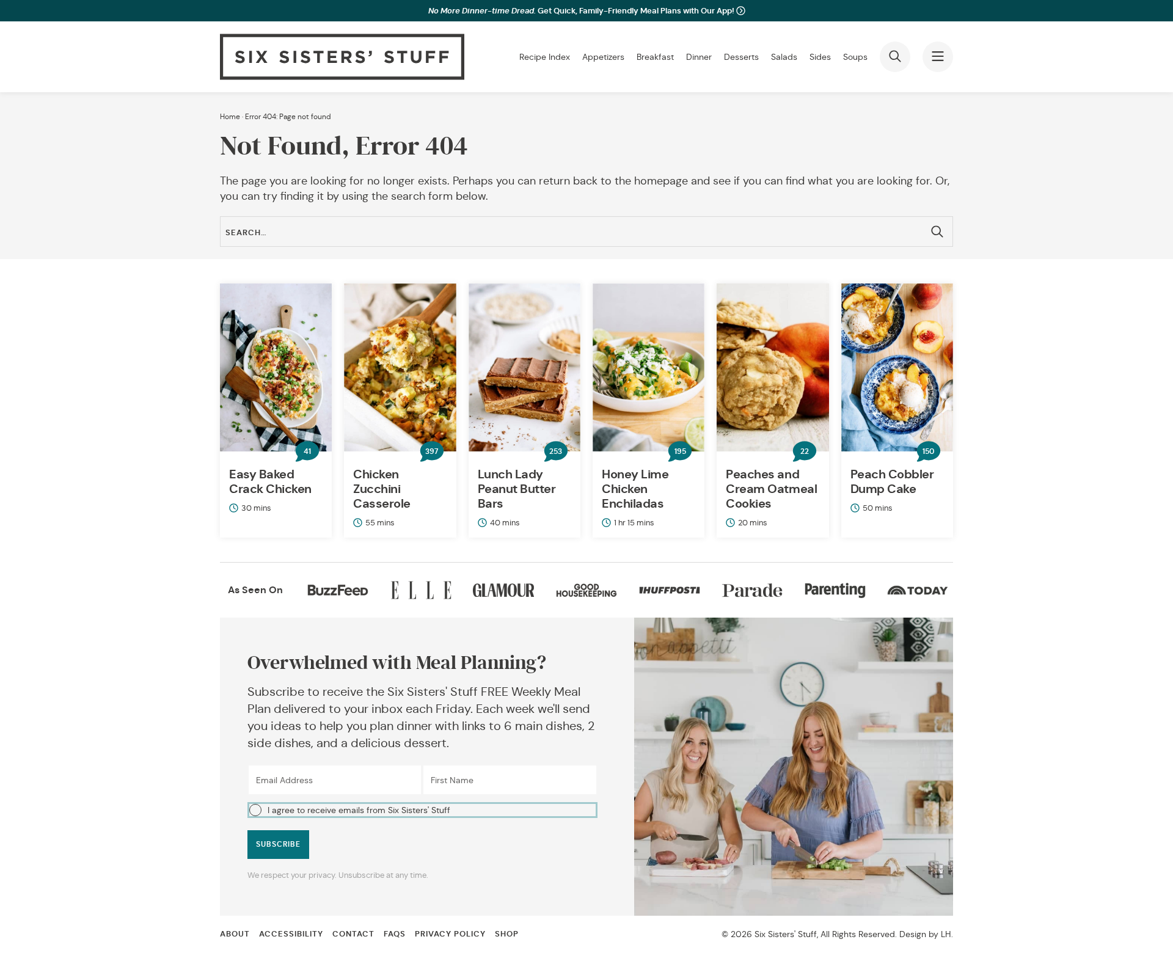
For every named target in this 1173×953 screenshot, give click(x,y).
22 (804, 451)
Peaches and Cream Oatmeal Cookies (771, 488)
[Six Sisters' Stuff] (342, 57)
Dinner (699, 57)
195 (680, 451)
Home (230, 116)
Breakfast (655, 57)
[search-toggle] (895, 57)
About (235, 934)
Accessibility (291, 934)
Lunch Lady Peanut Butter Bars (517, 488)
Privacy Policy (450, 934)
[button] (422, 809)
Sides (820, 57)
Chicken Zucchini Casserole (382, 488)
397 (431, 451)
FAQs (395, 934)
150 (929, 451)
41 (307, 451)
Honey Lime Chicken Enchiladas (635, 488)
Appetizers (603, 57)
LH (946, 934)
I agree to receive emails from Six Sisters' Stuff (359, 810)
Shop (507, 934)
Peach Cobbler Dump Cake (892, 481)
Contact (353, 934)
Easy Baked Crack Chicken (270, 481)
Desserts (741, 57)
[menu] (938, 57)
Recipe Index (544, 57)
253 (555, 451)
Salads (784, 57)
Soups (855, 57)
